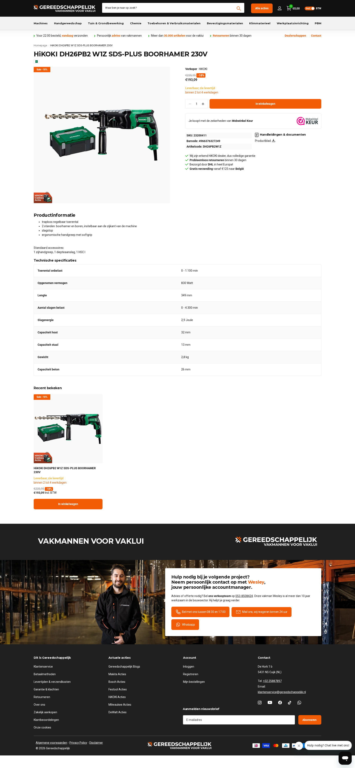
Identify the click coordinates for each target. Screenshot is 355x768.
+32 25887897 (272, 681)
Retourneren (42, 697)
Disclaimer (96, 742)
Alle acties (262, 8)
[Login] (279, 8)
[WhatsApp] (299, 702)
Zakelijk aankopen (45, 712)
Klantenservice (43, 666)
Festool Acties (117, 689)
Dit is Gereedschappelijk (52, 658)
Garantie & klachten (46, 689)
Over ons (39, 704)
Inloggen (188, 666)
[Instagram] (260, 702)
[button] (203, 104)
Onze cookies (42, 727)
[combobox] (173, 8)
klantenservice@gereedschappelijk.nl (282, 692)
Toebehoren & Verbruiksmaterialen (174, 23)
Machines (41, 23)
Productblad (263, 140)
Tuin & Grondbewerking (106, 23)
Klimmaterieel (259, 23)
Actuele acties (119, 658)
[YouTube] (270, 702)
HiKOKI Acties (117, 697)
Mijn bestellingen (194, 681)
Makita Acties (117, 674)
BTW (313, 8)
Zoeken (238, 8)
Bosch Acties (116, 681)
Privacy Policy (78, 742)
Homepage (40, 45)
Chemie (135, 23)
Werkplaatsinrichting (293, 23)
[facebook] (280, 702)
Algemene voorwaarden (51, 742)
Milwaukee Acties (119, 704)
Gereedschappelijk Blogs (124, 666)
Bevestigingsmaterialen (225, 23)
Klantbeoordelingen (46, 719)
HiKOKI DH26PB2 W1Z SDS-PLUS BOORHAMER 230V (65, 470)
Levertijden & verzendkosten (52, 681)
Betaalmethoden (45, 674)
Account (189, 658)
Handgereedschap (68, 23)
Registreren (190, 674)
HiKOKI (203, 69)
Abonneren (309, 719)
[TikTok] (289, 702)
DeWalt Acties (117, 712)
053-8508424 (244, 596)
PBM (318, 23)
